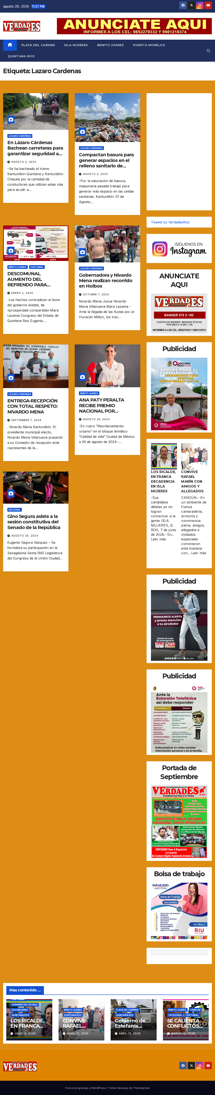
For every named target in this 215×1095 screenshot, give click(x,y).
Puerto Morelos (149, 45)
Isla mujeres (76, 45)
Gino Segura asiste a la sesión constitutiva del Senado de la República (33, 522)
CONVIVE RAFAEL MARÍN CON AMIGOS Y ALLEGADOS (192, 481)
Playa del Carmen (38, 45)
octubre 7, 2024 (96, 294)
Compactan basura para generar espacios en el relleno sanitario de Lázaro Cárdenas (106, 163)
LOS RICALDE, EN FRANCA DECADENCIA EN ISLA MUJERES (163, 481)
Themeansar (141, 1088)
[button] (208, 51)
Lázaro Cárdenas (20, 136)
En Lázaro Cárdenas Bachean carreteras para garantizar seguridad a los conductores (35, 151)
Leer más (158, 539)
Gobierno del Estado (25, 1004)
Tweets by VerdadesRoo (170, 222)
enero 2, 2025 (22, 293)
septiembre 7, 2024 (26, 420)
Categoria (175, 1015)
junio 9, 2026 (25, 1033)
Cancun (195, 1010)
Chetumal (36, 267)
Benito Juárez (110, 45)
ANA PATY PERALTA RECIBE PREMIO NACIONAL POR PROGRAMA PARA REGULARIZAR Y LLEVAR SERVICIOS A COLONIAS (106, 413)
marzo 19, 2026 (183, 1033)
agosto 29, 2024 (96, 419)
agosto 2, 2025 (23, 161)
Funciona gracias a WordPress (86, 1088)
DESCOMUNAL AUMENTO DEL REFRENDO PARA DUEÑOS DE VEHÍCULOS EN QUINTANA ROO (35, 285)
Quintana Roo (21, 56)
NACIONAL (15, 509)
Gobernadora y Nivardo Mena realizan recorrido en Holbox (105, 280)
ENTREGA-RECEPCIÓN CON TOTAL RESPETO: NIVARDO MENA (32, 406)
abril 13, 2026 (78, 1033)
